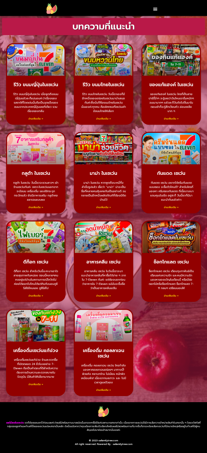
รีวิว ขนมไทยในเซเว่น (103, 84)
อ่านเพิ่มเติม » (36, 119)
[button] (155, 8)
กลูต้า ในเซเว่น (36, 173)
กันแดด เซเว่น (171, 173)
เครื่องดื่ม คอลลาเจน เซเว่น (103, 353)
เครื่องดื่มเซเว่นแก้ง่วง (35, 350)
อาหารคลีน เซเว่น (103, 261)
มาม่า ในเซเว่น (103, 173)
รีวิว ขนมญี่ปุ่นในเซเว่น (36, 84)
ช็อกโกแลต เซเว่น (171, 261)
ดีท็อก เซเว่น (35, 261)
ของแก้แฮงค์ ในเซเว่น (171, 84)
